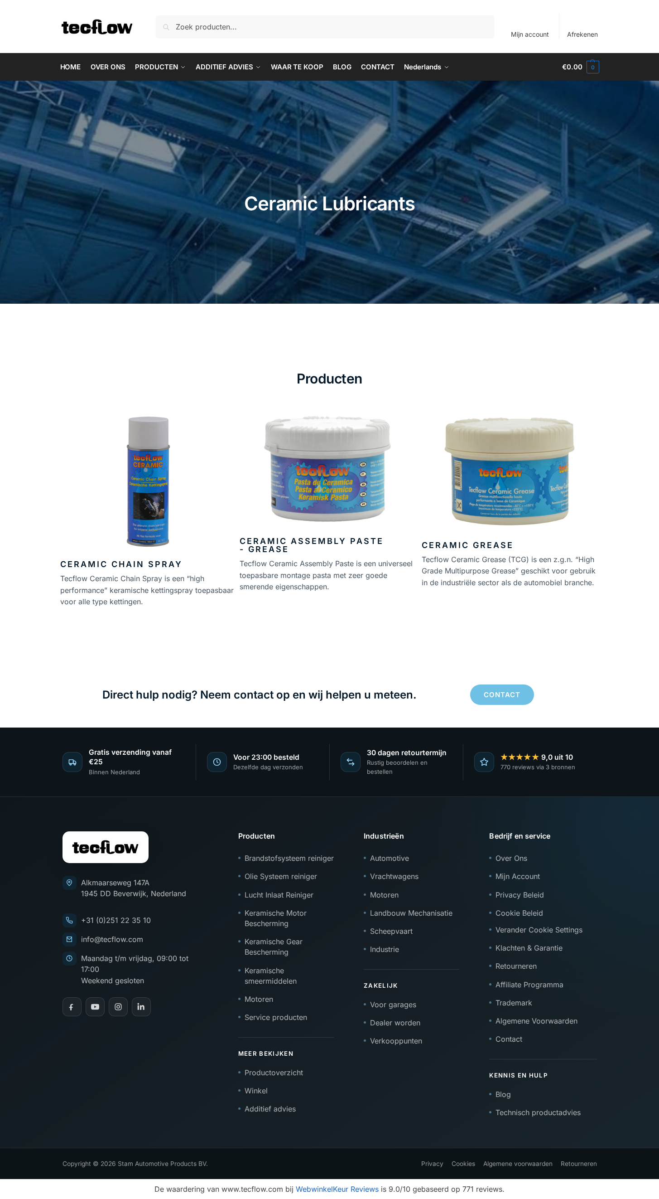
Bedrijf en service (519, 835)
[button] (580, 67)
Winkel (256, 1090)
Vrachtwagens (394, 876)
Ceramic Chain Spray (121, 564)
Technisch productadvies (538, 1112)
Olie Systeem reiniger (281, 876)
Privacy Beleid (519, 894)
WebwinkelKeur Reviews (337, 1189)
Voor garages (393, 1004)
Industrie (384, 949)
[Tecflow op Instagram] (118, 1006)
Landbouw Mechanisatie (411, 912)
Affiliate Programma (529, 984)
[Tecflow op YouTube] (95, 1006)
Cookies (463, 1163)
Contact (508, 1039)
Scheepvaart (391, 931)
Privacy (432, 1163)
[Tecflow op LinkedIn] (141, 1006)
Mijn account (530, 34)
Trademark (513, 1002)
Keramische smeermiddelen (271, 975)
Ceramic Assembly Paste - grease (312, 545)
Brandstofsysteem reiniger (289, 858)
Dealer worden (395, 1022)
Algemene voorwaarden (518, 1163)
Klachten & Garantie (529, 947)
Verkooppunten (396, 1040)
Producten (256, 835)
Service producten (276, 1017)
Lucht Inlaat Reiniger (279, 894)
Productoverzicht (274, 1072)
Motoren (259, 999)
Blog (503, 1094)
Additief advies (270, 1108)
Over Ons (511, 858)
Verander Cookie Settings (538, 929)
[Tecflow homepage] (106, 847)
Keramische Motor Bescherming (276, 918)
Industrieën (384, 835)
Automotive (389, 858)
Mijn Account (517, 876)
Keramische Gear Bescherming (274, 946)
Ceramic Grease (468, 545)
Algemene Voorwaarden (536, 1020)
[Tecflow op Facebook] (72, 1006)
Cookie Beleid (519, 912)
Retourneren (516, 966)
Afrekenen (582, 34)
